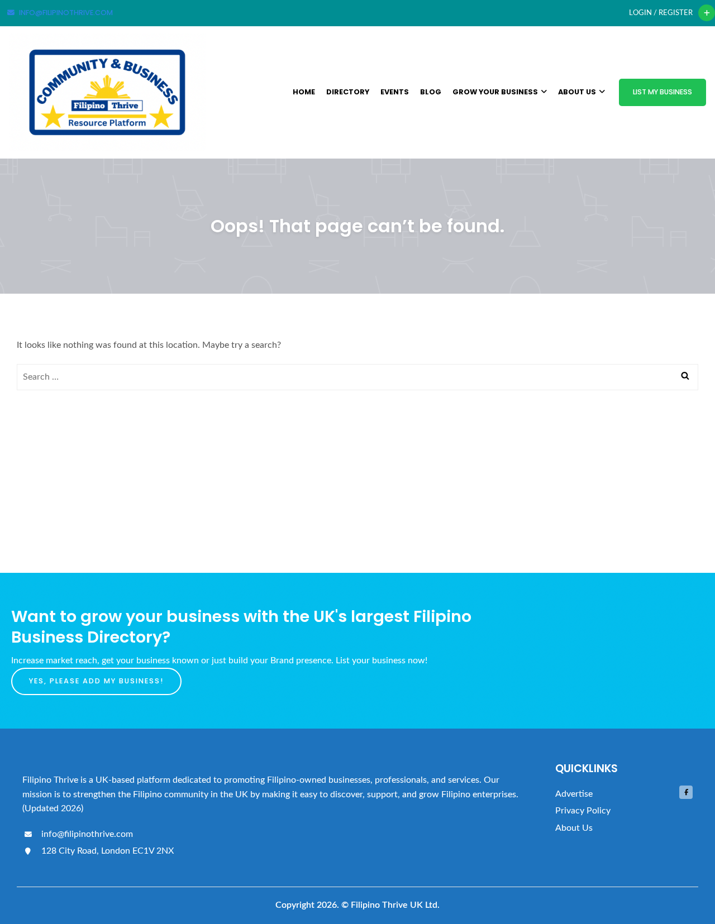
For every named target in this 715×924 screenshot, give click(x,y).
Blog (430, 92)
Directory (347, 92)
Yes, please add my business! (96, 681)
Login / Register (661, 12)
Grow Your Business (495, 92)
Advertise (574, 793)
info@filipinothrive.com (86, 834)
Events (394, 92)
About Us (577, 92)
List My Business (662, 92)
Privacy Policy (583, 810)
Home (304, 92)
